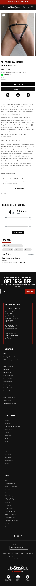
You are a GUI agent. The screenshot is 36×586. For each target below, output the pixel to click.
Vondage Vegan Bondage (12, 426)
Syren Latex (8, 429)
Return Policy (9, 496)
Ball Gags (6, 369)
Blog (6, 480)
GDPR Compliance (10, 514)
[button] (3, 7)
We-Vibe (7, 439)
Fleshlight (8, 454)
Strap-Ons (6, 394)
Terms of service (18, 556)
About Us (7, 490)
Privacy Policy (9, 508)
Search (7, 524)
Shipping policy (28, 556)
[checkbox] (28, 249)
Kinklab (7, 420)
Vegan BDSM (7, 400)
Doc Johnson (8, 457)
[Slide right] (22, 59)
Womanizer (8, 436)
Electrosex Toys (8, 375)
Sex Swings (7, 385)
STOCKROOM (11, 553)
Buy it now (18, 89)
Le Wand (7, 445)
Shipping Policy (9, 499)
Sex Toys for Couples (9, 403)
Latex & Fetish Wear (9, 388)
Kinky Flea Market (10, 483)
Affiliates (7, 502)
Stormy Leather (9, 423)
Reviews (7, 527)
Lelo (6, 451)
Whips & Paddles (8, 391)
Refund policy (29, 553)
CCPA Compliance (10, 517)
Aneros (7, 463)
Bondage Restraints (9, 357)
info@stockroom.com (11, 328)
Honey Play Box (9, 460)
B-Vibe (7, 442)
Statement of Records (11, 521)
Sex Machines (7, 381)
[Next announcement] (33, 2)
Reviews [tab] (7, 240)
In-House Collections (11, 486)
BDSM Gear (6, 354)
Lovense (7, 448)
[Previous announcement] (3, 2)
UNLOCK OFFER (30, 291)
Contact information (19, 558)
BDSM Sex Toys (8, 366)
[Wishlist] (28, 7)
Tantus (7, 432)
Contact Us (8, 493)
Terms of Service (10, 511)
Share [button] (5, 194)
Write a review (18, 232)
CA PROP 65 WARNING (8, 173)
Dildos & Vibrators (9, 397)
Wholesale (8, 505)
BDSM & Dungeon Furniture (11, 360)
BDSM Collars (7, 363)
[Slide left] (14, 59)
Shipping (3, 79)
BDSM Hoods (7, 372)
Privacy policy (9, 556)
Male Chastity (7, 378)
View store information (10, 183)
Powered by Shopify (20, 553)
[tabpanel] (18, 257)
